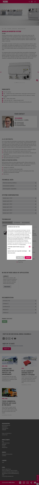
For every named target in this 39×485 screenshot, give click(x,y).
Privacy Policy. (23, 244)
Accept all (28, 257)
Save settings (20, 257)
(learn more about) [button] (11, 252)
